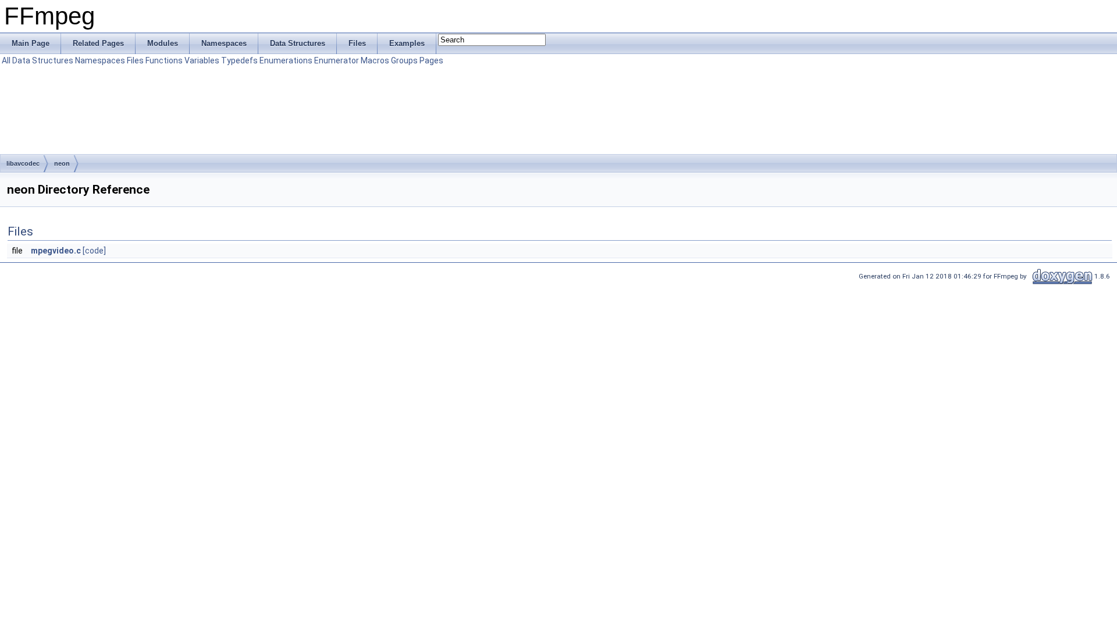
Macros (375, 60)
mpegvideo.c (56, 250)
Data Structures (42, 60)
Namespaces (100, 60)
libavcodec (23, 163)
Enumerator (336, 60)
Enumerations (285, 60)
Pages (431, 60)
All (6, 60)
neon (62, 163)
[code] (94, 250)
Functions (164, 60)
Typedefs (239, 60)
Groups (404, 60)
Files (135, 60)
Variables (201, 60)
